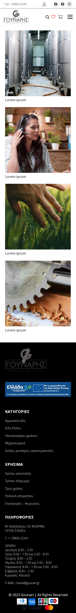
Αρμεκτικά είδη (15, 421)
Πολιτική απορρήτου (19, 496)
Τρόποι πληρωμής (17, 481)
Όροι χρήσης (14, 488)
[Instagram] (69, 4)
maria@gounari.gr (27, 583)
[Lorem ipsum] (38, 33)
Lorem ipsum (15, 100)
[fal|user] (45, 4)
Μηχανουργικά (15, 443)
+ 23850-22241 (18, 538)
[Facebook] (55, 4)
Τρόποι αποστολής (18, 473)
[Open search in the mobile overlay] (47, 17)
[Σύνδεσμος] (16, 17)
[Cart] (60, 16)
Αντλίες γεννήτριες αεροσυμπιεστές (29, 451)
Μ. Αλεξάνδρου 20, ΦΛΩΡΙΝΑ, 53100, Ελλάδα (25, 528)
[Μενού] (70, 17)
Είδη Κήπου (13, 428)
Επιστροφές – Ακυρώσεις (22, 503)
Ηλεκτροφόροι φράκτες (21, 436)
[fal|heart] (54, 17)
